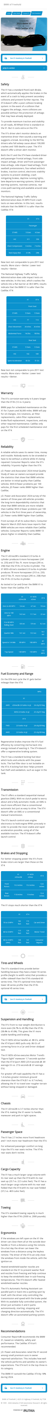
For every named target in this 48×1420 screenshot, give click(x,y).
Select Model (16, 13)
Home (9, 13)
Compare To (26, 13)
